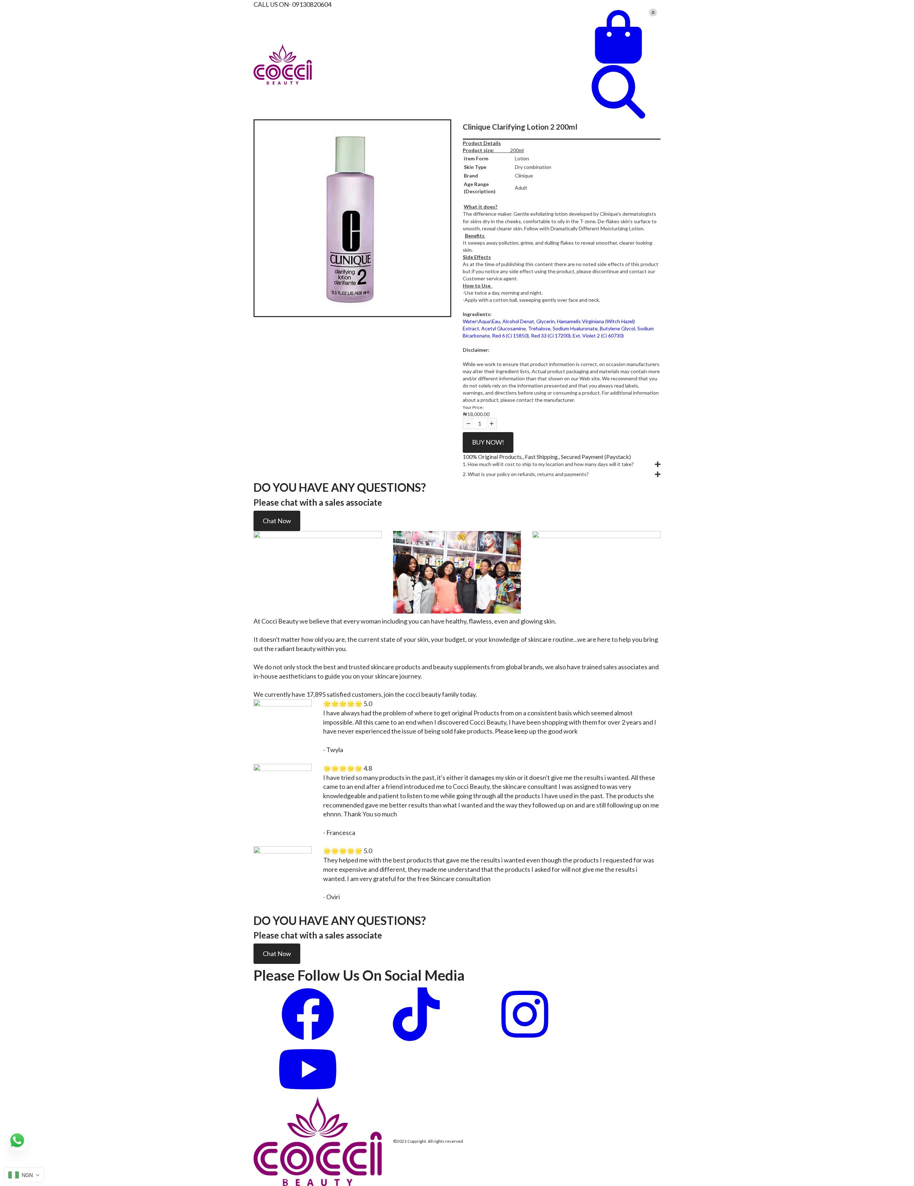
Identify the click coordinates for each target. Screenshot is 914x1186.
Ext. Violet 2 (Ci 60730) (598, 335)
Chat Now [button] (277, 521)
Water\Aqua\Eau (481, 321)
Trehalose (539, 328)
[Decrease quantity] (468, 423)
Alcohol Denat (518, 321)
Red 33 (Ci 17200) (551, 335)
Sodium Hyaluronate (575, 328)
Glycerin (545, 321)
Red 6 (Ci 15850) (510, 335)
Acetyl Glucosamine (503, 328)
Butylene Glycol (617, 328)
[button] (561, 464)
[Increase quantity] (491, 423)
